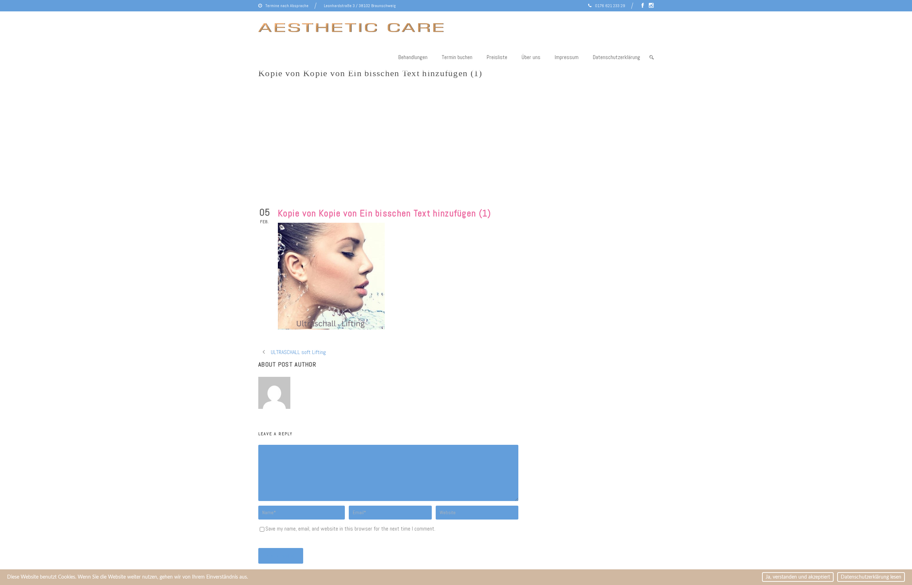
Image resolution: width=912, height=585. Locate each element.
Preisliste (497, 57)
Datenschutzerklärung (616, 57)
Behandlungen (413, 57)
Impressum (567, 57)
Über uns (531, 57)
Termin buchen (457, 57)
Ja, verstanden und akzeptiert (798, 577)
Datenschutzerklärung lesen (871, 577)
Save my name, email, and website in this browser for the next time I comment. (350, 528)
